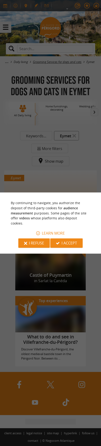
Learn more (53, 233)
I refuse (36, 243)
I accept (69, 243)
